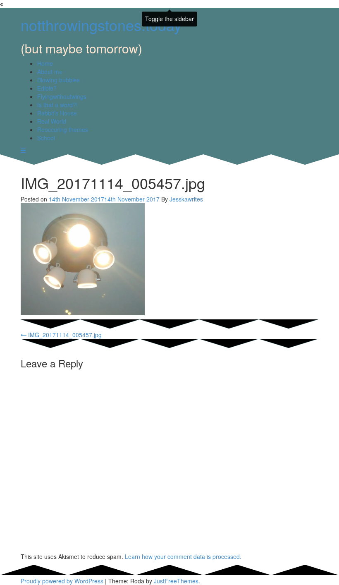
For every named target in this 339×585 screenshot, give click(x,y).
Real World (51, 121)
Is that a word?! (57, 105)
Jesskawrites (186, 199)
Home (45, 63)
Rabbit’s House (57, 113)
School (46, 138)
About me (49, 71)
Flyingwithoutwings (61, 96)
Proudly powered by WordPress (62, 581)
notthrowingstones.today (101, 24)
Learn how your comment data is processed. (183, 556)
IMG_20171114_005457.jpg (64, 335)
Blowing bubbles (58, 80)
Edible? (47, 88)
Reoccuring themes (62, 129)
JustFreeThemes (176, 581)
